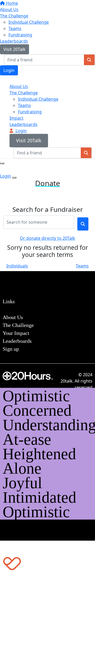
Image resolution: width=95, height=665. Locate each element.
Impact (16, 118)
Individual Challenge (28, 22)
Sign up (11, 349)
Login (9, 70)
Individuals (17, 266)
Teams (14, 28)
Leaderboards (14, 41)
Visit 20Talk (14, 49)
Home (11, 3)
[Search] (89, 59)
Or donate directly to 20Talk (47, 238)
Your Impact (16, 333)
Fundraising (20, 35)
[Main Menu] (2, 163)
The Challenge (14, 16)
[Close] (14, 177)
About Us (9, 9)
